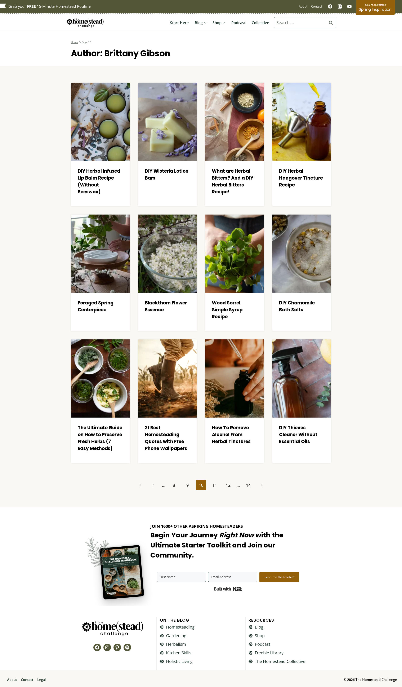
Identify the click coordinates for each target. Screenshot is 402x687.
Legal (41, 679)
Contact (316, 6)
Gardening (176, 635)
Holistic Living (179, 661)
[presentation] (100, 122)
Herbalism (176, 644)
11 (214, 485)
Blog (259, 627)
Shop (260, 635)
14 (248, 485)
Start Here (179, 22)
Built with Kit (228, 589)
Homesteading (180, 627)
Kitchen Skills (178, 653)
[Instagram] (340, 6)
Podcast (238, 22)
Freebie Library (269, 653)
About (303, 6)
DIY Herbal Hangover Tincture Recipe (301, 178)
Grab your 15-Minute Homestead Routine (49, 6)
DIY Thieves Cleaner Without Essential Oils (298, 434)
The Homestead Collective (280, 661)
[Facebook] (330, 6)
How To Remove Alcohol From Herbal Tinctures (231, 434)
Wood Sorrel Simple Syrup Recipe (227, 310)
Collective (260, 22)
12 (228, 485)
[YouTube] (349, 6)
